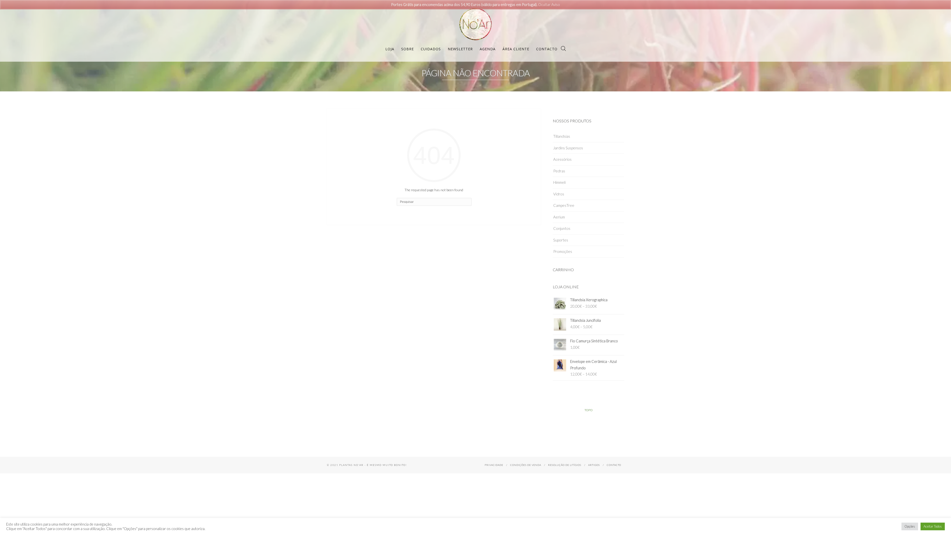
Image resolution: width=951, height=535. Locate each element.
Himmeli (559, 182)
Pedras (559, 171)
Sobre (407, 49)
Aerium (559, 217)
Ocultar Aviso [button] (549, 4)
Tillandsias (561, 136)
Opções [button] (909, 526)
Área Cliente (515, 49)
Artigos (594, 464)
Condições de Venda (525, 464)
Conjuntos (561, 228)
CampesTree (563, 205)
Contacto (546, 49)
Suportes (560, 240)
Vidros (558, 194)
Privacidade (494, 464)
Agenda (488, 49)
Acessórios (562, 159)
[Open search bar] (563, 48)
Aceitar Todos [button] (933, 526)
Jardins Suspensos (568, 148)
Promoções (562, 251)
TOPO (588, 410)
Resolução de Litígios (564, 464)
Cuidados (431, 49)
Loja (389, 49)
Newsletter (460, 49)
